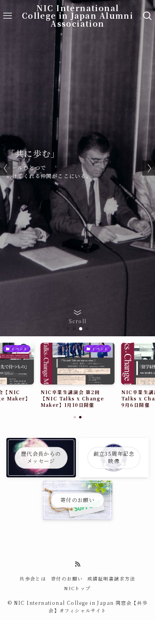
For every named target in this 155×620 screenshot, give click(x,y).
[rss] (77, 564)
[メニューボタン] (7, 16)
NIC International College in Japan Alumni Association (77, 16)
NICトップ (77, 588)
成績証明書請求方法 (111, 578)
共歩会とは (32, 578)
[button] (68, 328)
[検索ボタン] (147, 16)
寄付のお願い (67, 578)
